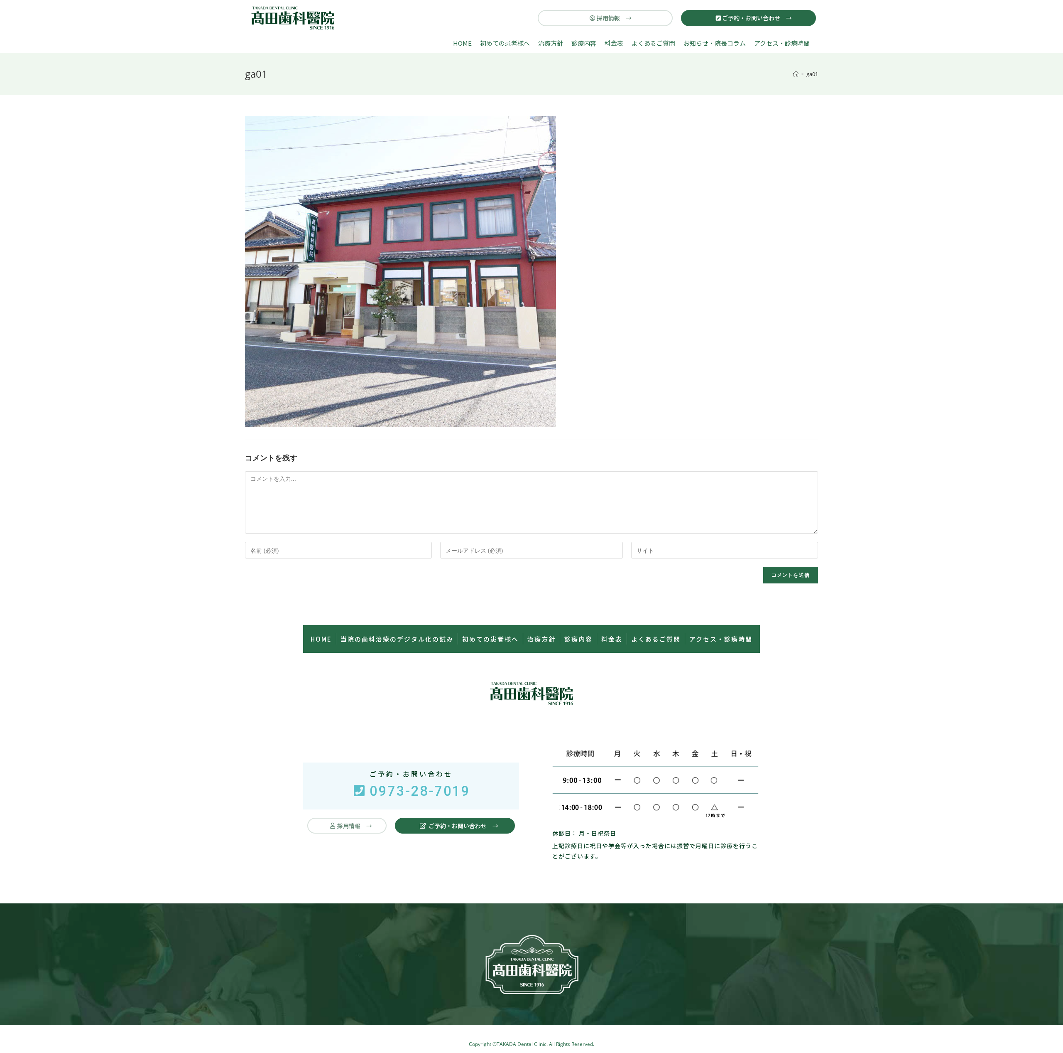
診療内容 (583, 43)
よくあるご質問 (653, 43)
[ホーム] (795, 74)
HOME (462, 43)
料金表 (614, 43)
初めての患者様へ (505, 43)
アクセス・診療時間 (782, 43)
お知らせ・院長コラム (714, 43)
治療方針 (550, 43)
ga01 (812, 74)
